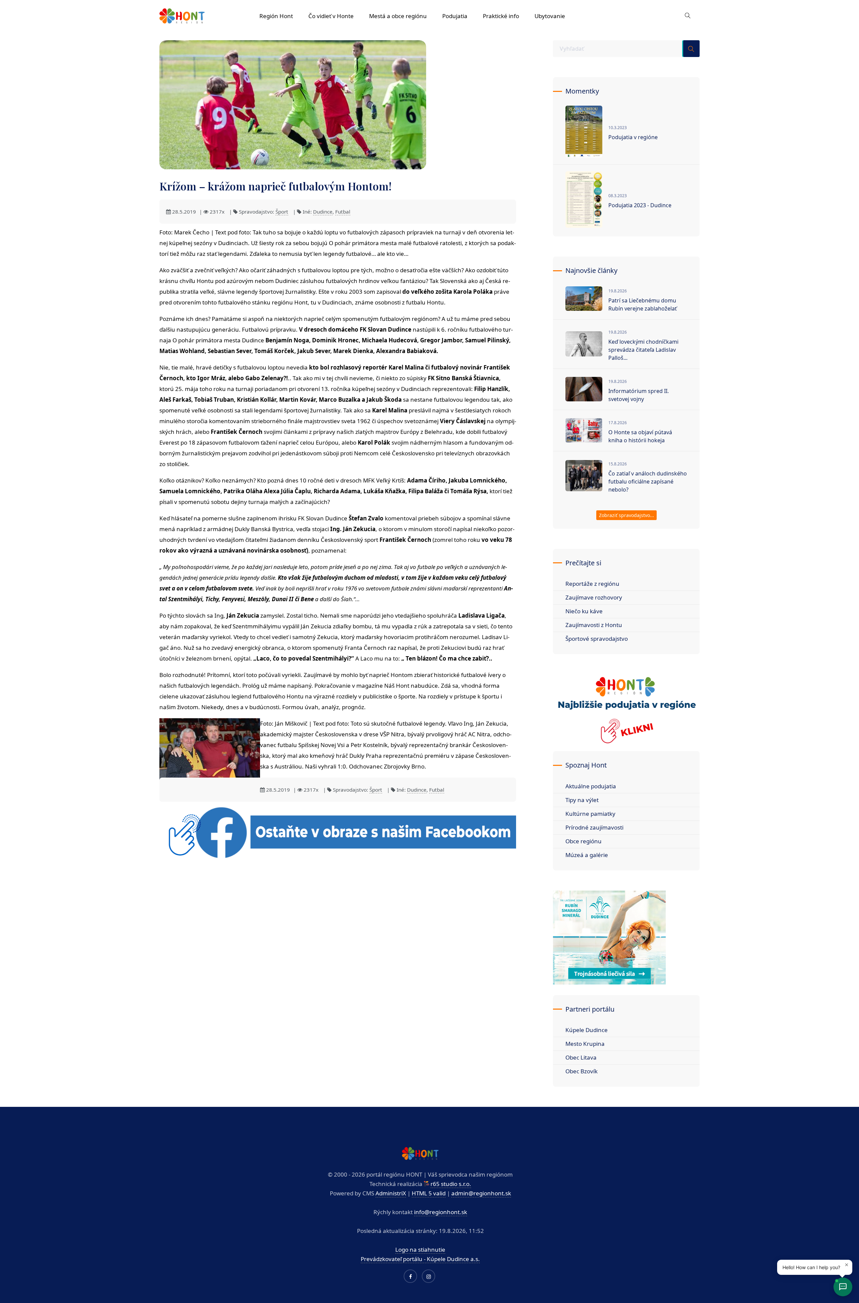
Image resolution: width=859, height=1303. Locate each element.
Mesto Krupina (585, 1043)
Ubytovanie (550, 16)
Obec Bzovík (581, 1071)
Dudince (323, 211)
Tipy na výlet (582, 800)
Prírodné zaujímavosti (594, 827)
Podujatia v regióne (633, 137)
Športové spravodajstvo (596, 638)
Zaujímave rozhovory (593, 597)
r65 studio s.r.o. (451, 1184)
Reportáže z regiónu (592, 583)
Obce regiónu (583, 841)
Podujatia (454, 16)
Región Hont (276, 16)
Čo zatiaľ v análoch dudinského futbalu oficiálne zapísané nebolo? (647, 481)
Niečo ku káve (584, 611)
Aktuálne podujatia (590, 786)
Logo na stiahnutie (420, 1249)
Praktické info (501, 16)
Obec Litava (581, 1057)
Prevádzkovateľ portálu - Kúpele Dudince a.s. (420, 1259)
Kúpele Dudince (586, 1030)
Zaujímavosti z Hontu (593, 625)
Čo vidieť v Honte (331, 16)
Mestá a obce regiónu (398, 16)
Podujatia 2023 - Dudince (639, 205)
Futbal (342, 211)
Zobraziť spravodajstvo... (626, 515)
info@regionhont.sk (440, 1212)
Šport (281, 211)
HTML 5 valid (429, 1193)
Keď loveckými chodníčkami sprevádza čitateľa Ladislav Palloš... (643, 349)
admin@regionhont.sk (481, 1193)
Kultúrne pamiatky (590, 813)
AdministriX (390, 1193)
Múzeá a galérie (586, 855)
